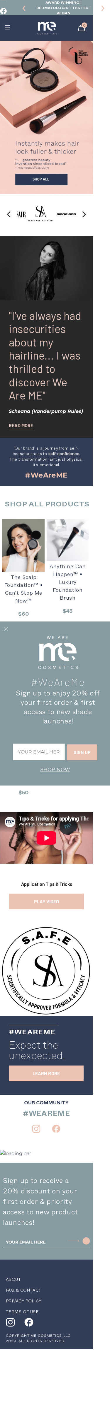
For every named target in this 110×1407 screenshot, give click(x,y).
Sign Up (82, 752)
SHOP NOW (55, 769)
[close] (6, 629)
